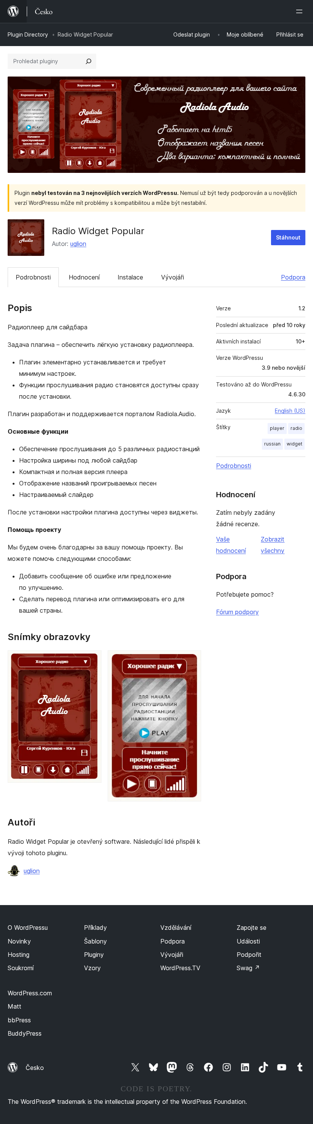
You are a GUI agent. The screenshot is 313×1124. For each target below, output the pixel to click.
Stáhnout (288, 237)
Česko (35, 1067)
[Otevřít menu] (301, 11)
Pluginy (94, 954)
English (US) (290, 410)
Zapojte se (251, 927)
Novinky (19, 941)
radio (296, 428)
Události (248, 941)
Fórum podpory (237, 612)
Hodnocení (84, 277)
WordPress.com (30, 993)
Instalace (130, 277)
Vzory (92, 968)
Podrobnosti (33, 277)
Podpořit (249, 954)
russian (272, 444)
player (277, 428)
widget (294, 444)
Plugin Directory (28, 34)
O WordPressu (28, 927)
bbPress (19, 1020)
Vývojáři (172, 277)
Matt (14, 1006)
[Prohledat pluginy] (88, 61)
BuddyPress (25, 1033)
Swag (248, 968)
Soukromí (21, 968)
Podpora (293, 277)
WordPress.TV (180, 968)
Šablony (95, 941)
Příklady (95, 927)
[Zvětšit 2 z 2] (191, 660)
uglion (78, 243)
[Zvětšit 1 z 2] (91, 660)
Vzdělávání (175, 927)
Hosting (18, 954)
